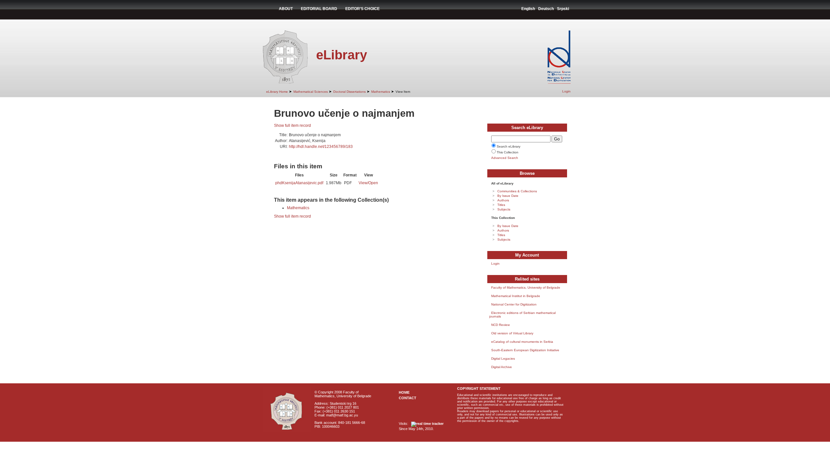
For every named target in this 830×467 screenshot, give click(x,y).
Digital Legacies (503, 358)
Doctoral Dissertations (349, 91)
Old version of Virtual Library (512, 333)
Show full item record (292, 125)
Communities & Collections (517, 191)
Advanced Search (504, 158)
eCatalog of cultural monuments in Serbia (522, 341)
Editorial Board (319, 8)
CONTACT (407, 398)
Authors (503, 200)
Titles (501, 205)
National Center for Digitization (514, 304)
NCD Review (500, 325)
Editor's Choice (362, 8)
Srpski (563, 8)
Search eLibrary (508, 146)
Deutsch (546, 8)
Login (566, 91)
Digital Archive (501, 367)
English (528, 8)
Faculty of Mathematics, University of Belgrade (525, 287)
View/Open (368, 183)
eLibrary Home (277, 91)
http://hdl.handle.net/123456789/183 (321, 146)
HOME (404, 392)
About (286, 8)
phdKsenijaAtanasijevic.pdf (299, 183)
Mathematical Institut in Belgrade (515, 296)
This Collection (507, 152)
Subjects (503, 209)
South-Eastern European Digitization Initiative (525, 350)
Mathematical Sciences (310, 91)
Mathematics (380, 91)
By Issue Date (507, 196)
